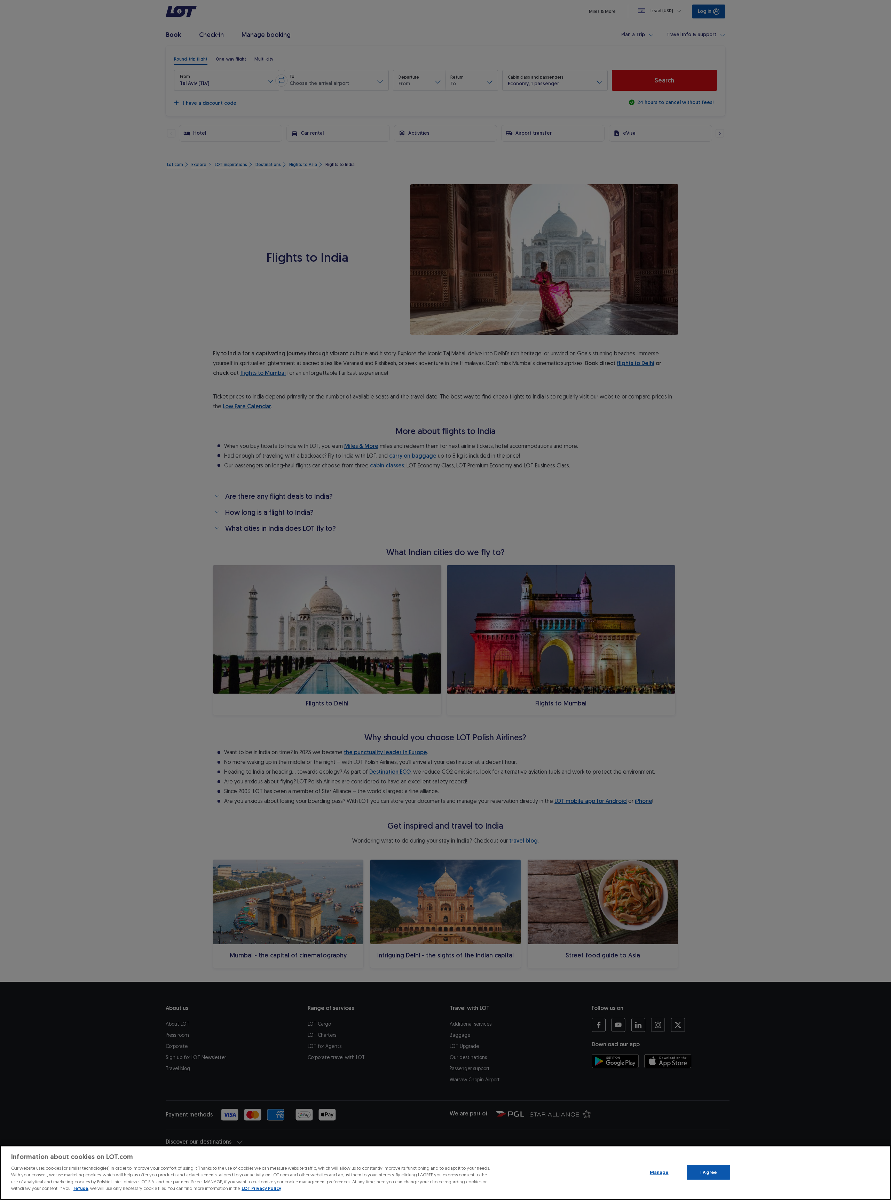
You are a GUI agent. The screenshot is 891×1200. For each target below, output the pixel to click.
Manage (659, 1172)
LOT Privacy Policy (261, 1188)
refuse (80, 1188)
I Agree (708, 1172)
